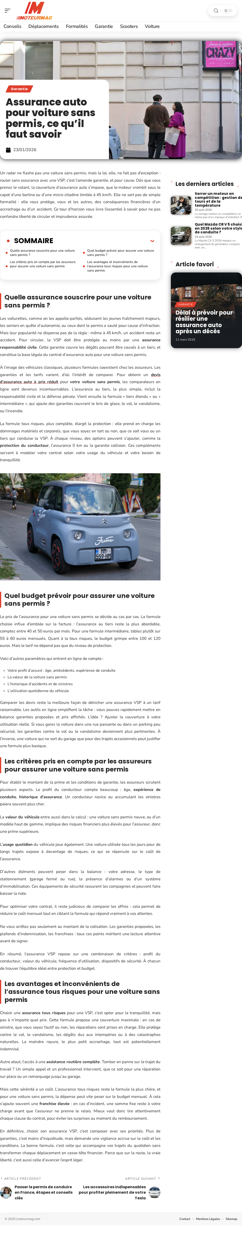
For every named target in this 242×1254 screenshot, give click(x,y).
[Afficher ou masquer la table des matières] (103, 241)
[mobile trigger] (9, 10)
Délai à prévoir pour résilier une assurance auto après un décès (204, 322)
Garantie (19, 89)
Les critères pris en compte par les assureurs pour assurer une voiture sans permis (43, 264)
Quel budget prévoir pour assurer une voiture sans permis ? (120, 252)
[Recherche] (216, 10)
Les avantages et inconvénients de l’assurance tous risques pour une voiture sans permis (117, 266)
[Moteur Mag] (34, 10)
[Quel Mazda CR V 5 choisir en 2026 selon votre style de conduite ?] (181, 236)
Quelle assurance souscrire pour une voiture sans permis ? (42, 252)
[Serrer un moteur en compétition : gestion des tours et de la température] (181, 205)
